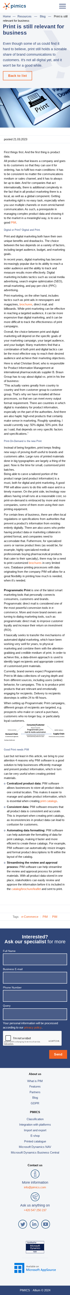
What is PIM (35, 1081)
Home (7, 16)
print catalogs (48, 801)
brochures (25, 304)
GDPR (35, 1103)
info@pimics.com (35, 1187)
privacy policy (33, 1027)
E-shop (35, 1135)
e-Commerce (29, 916)
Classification (35, 1119)
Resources (25, 16)
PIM (13, 222)
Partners (35, 1092)
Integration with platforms (35, 1124)
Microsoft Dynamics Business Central (35, 1152)
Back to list (17, 76)
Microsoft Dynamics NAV (35, 1146)
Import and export (35, 1130)
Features (35, 1086)
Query (6, 1005)
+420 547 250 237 (35, 1210)
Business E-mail (13, 969)
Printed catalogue (35, 1141)
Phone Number (12, 987)
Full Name (9, 950)
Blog (43, 16)
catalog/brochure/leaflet (26, 889)
